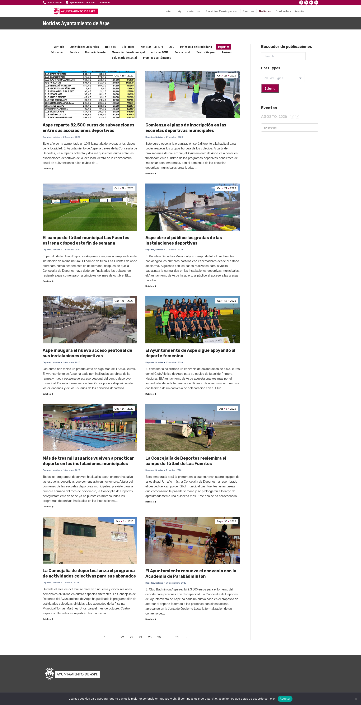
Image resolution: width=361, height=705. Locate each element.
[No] (356, 699)
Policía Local (182, 52)
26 (159, 637)
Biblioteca (128, 47)
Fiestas (74, 52)
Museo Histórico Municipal (128, 52)
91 (177, 637)
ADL (171, 47)
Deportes (223, 47)
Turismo (227, 52)
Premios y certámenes (157, 58)
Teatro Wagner (205, 52)
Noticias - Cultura (152, 47)
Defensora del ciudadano (196, 47)
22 (122, 637)
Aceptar (285, 698)
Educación (57, 52)
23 (131, 637)
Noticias (110, 47)
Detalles (47, 168)
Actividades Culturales (84, 47)
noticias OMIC (159, 52)
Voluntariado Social (124, 58)
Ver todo (59, 47)
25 (149, 637)
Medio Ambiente (95, 52)
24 (140, 637)
